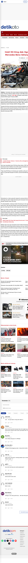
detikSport (22, 541)
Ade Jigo (14, 95)
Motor (15, 34)
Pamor (16, 37)
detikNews (22, 532)
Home (3, 34)
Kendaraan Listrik (22, 34)
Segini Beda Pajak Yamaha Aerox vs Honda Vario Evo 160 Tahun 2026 (17, 376)
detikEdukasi (22, 534)
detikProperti (22, 546)
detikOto (3, 47)
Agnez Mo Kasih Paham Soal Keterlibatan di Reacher (7, 355)
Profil (7, 47)
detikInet (21, 537)
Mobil (11, 34)
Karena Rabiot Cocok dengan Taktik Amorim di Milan (6, 376)
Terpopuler (4, 37)
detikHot (21, 539)
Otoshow (22, 37)
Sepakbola (22, 542)
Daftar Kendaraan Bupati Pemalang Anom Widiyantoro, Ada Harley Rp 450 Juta (10, 289)
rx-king (3, 270)
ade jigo (8, 270)
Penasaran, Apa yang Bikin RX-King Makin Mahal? (12, 285)
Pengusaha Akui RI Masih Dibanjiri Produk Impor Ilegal (6, 391)
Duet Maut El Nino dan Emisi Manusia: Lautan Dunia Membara (18, 391)
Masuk (25, 1)
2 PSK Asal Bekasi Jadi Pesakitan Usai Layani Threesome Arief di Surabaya (7, 340)
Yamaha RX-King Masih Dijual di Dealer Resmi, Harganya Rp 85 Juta (11, 282)
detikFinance (22, 536)
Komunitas (11, 37)
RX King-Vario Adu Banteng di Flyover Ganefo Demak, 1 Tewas (11, 293)
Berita (7, 34)
